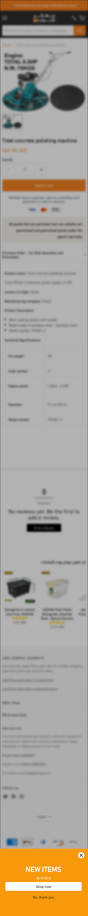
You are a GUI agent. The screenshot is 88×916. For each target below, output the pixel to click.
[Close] (81, 855)
